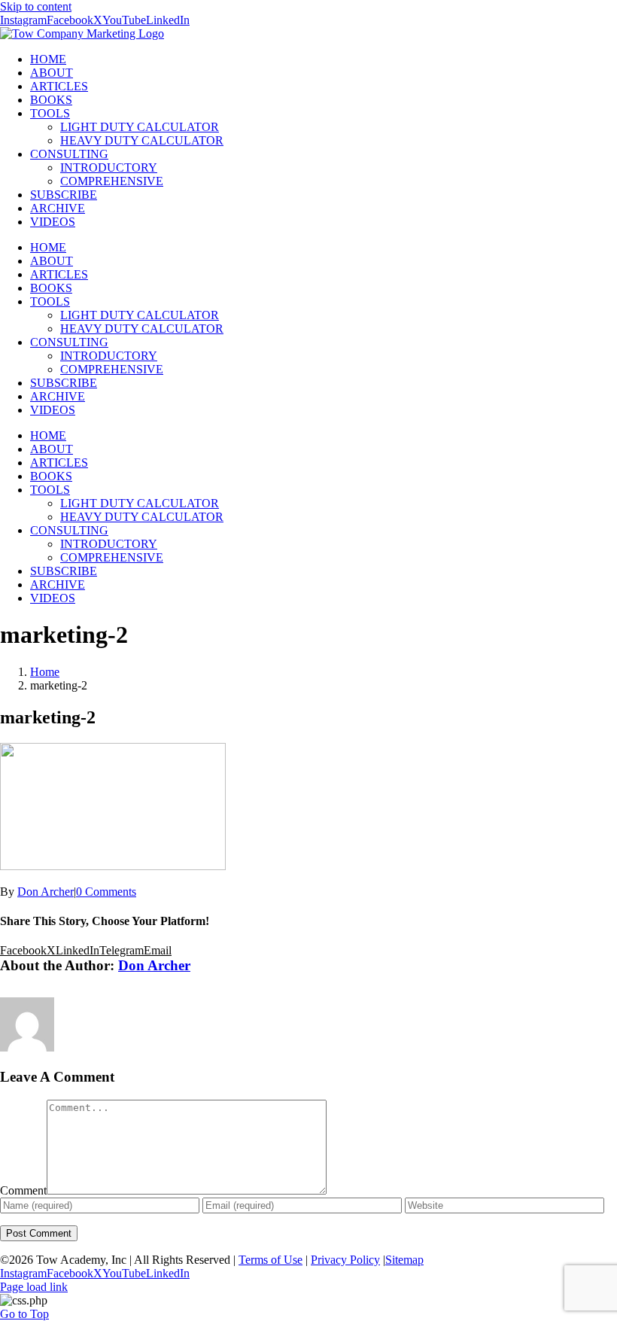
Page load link (34, 1286)
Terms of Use (270, 1259)
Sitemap (404, 1259)
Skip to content (35, 6)
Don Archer (45, 891)
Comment (23, 1190)
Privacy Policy (345, 1259)
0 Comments (106, 891)
